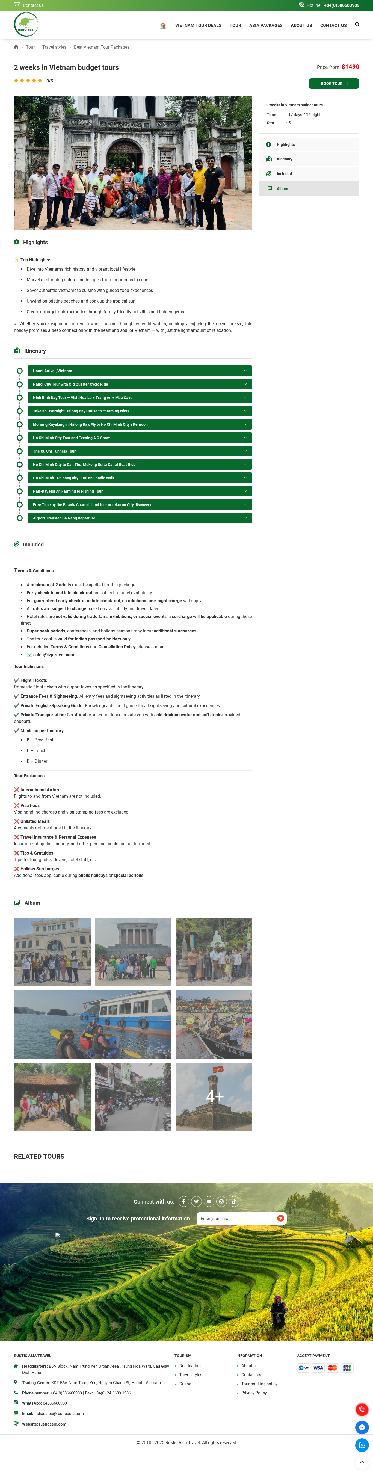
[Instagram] (221, 1201)
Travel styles (54, 47)
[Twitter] (196, 1201)
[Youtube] (209, 1201)
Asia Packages (266, 25)
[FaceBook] (184, 1201)
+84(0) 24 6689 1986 (112, 1393)
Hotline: (314, 5)
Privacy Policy (254, 1392)
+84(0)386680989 (341, 5)
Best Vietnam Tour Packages (101, 47)
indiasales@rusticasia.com (59, 1413)
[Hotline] (362, 1410)
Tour (235, 25)
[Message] (362, 1427)
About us (301, 25)
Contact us (333, 25)
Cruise (185, 1383)
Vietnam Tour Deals (198, 25)
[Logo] (26, 25)
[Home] (163, 26)
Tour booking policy (259, 1383)
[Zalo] (362, 1445)
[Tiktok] (234, 1201)
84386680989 (55, 1403)
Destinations (191, 1365)
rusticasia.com (52, 1424)
